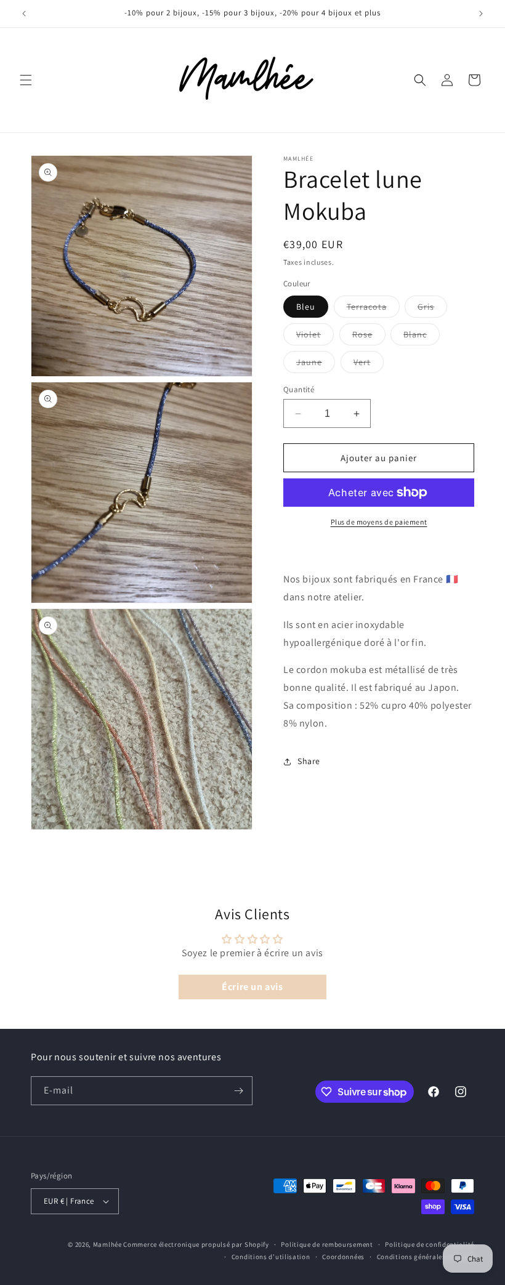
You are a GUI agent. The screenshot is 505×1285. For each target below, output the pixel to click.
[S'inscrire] (238, 1090)
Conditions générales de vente (425, 1256)
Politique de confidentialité (429, 1244)
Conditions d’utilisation (271, 1256)
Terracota (373, 309)
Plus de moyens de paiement (379, 521)
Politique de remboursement (327, 1244)
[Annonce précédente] (24, 13)
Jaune (315, 364)
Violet (315, 336)
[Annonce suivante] (481, 13)
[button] (25, 80)
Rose (369, 336)
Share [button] (308, 761)
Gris (432, 309)
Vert (369, 364)
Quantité (298, 389)
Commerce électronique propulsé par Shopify (196, 1244)
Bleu (305, 306)
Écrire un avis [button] (252, 986)
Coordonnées (343, 1256)
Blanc (421, 336)
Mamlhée (107, 1244)
